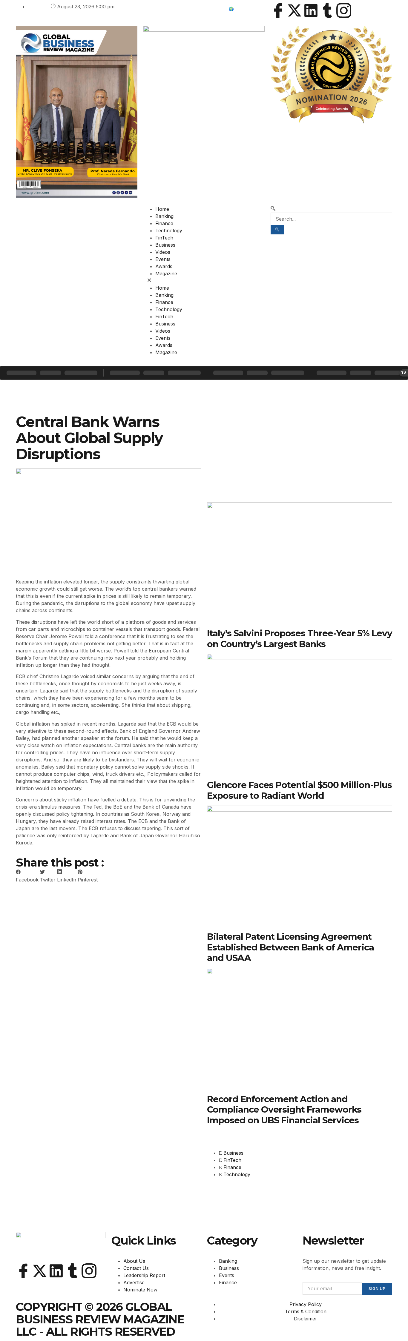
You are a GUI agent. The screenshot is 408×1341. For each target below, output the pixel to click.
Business (165, 245)
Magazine (166, 274)
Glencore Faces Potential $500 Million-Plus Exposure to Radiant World (299, 790)
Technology (168, 231)
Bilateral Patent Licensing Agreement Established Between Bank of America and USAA (290, 947)
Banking (164, 216)
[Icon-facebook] (278, 10)
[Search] (277, 229)
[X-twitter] (294, 10)
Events (163, 259)
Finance (164, 223)
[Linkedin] (310, 10)
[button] (204, 280)
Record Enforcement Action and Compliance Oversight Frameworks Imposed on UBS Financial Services (284, 1109)
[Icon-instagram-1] (343, 10)
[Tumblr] (327, 10)
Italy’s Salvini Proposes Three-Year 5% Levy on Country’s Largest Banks (299, 638)
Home (162, 209)
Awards (163, 266)
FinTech (164, 238)
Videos (162, 252)
